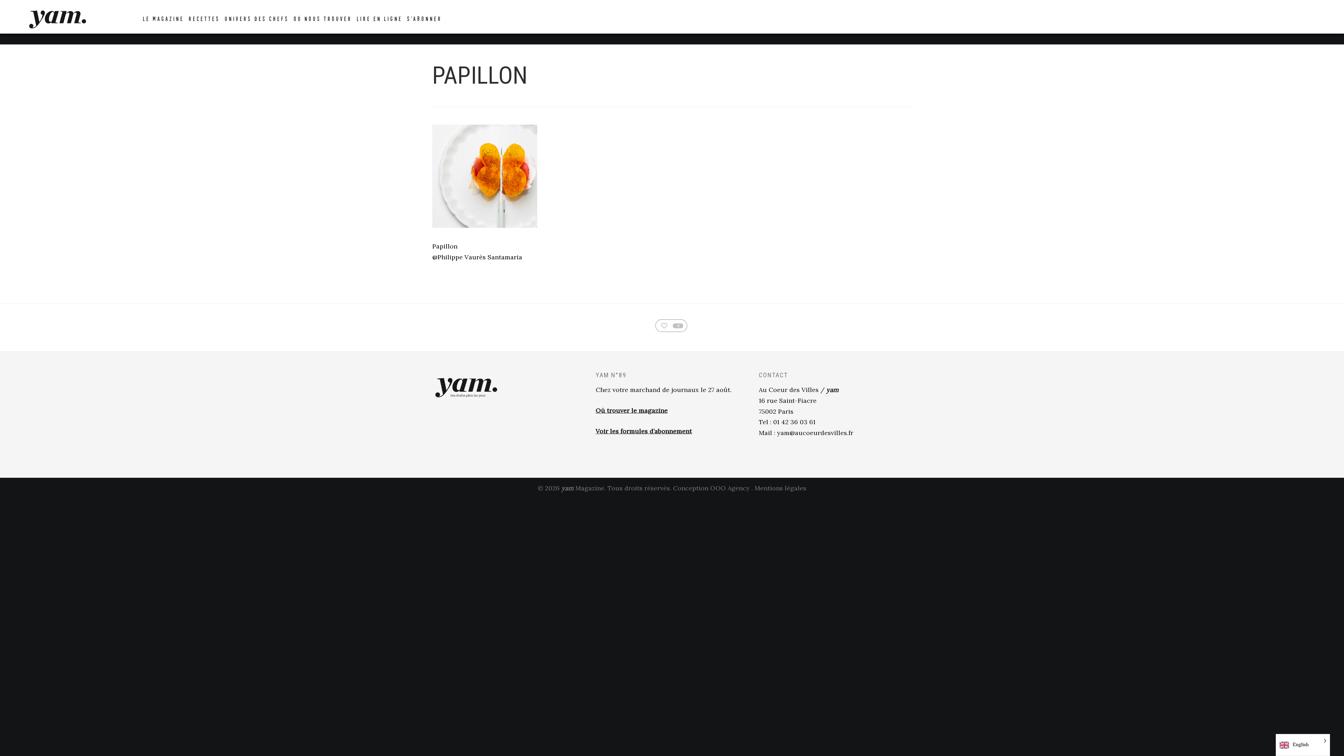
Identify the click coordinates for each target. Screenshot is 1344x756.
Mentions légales (780, 488)
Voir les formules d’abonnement (644, 431)
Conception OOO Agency (711, 488)
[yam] (57, 18)
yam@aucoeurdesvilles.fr (815, 433)
